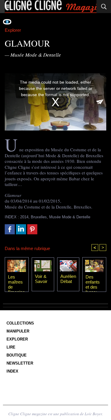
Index (12, 371)
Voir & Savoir (41, 279)
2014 (24, 217)
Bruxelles (39, 217)
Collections (20, 323)
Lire (11, 347)
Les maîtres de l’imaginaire (16, 281)
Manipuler (18, 331)
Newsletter (20, 363)
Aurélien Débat (68, 279)
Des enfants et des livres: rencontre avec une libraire (94, 281)
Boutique (17, 355)
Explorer (17, 339)
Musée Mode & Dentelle (69, 217)
